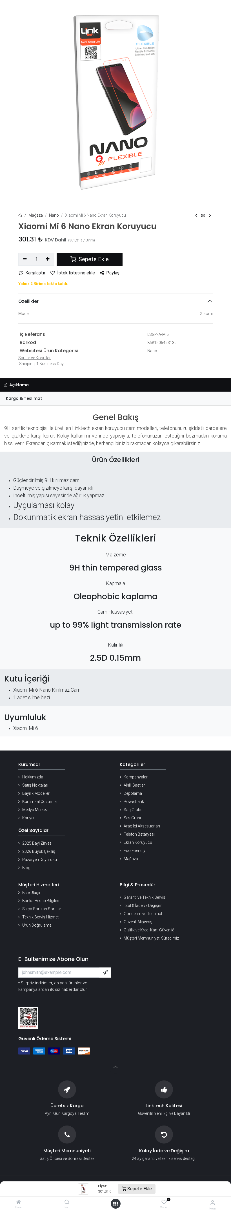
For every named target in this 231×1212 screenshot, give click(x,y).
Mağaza (35, 215)
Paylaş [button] (112, 273)
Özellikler (28, 301)
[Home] (18, 1202)
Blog (26, 867)
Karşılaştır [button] (35, 273)
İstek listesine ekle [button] (76, 273)
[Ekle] (48, 259)
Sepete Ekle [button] (93, 259)
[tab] (115, 398)
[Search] (67, 1202)
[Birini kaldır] (24, 259)
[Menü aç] (115, 1203)
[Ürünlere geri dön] (203, 216)
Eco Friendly (134, 850)
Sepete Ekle (139, 1188)
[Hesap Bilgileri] (212, 1202)
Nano (54, 215)
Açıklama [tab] (18, 385)
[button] (105, 972)
